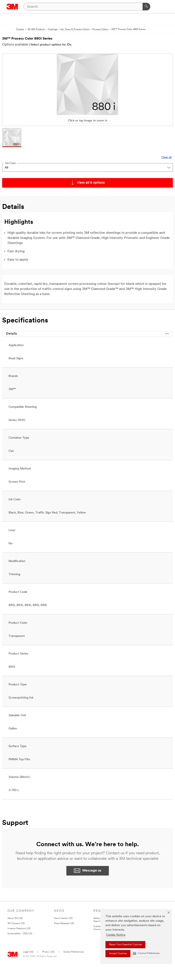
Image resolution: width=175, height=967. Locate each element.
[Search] (146, 6)
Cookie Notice (115, 935)
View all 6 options (91, 182)
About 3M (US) (15, 918)
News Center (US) (63, 918)
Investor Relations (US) (19, 928)
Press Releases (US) (64, 923)
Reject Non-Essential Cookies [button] (125, 944)
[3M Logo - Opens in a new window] (12, 6)
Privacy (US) (48, 952)
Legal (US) (28, 952)
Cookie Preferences (73, 952)
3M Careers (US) (16, 923)
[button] (146, 953)
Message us (91, 870)
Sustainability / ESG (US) (19, 934)
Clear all (166, 157)
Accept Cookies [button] (118, 953)
